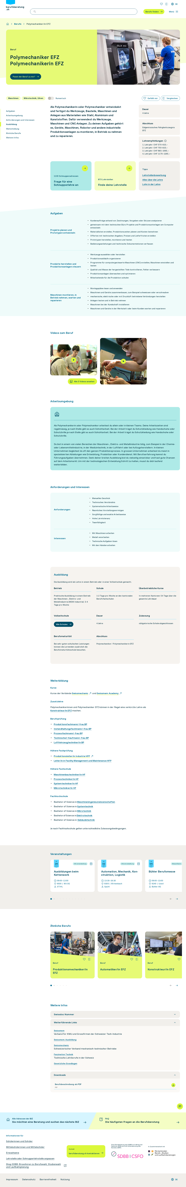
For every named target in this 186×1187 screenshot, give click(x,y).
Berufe (17, 24)
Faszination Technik (63, 1054)
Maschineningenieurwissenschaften (96, 801)
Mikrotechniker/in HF (65, 788)
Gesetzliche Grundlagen (65, 1063)
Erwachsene (12, 1152)
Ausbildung (11, 124)
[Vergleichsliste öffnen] (166, 4)
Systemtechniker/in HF (66, 783)
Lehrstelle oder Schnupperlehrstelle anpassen (30, 1158)
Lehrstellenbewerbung (154, 175)
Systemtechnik (85, 806)
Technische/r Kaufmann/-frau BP (71, 737)
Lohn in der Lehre (151, 184)
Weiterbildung (12, 128)
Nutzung (65, 1179)
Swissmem (59, 1030)
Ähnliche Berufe (13, 133)
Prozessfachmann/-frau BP (68, 733)
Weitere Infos (12, 137)
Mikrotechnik (84, 810)
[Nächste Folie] (177, 899)
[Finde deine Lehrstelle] (115, 175)
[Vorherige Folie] (171, 899)
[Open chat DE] (180, 1106)
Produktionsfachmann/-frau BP (70, 724)
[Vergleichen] (89, 959)
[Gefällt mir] (84, 959)
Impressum (12, 1179)
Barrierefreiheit (48, 1179)
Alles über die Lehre (152, 179)
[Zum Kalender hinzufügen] (91, 863)
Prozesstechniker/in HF (66, 779)
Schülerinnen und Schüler (19, 1141)
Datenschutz (29, 1179)
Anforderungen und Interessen (20, 120)
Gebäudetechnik (86, 819)
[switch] (57, 98)
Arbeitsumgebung (14, 115)
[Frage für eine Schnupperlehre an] (71, 175)
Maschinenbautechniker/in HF (69, 774)
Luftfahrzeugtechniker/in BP (69, 742)
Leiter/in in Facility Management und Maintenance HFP (82, 760)
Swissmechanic (61, 1045)
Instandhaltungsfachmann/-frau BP (73, 728)
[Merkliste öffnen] (161, 4)
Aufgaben (10, 111)
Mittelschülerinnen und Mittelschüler (25, 1147)
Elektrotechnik (84, 815)
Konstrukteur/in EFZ (61, 710)
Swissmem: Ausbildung (65, 1039)
